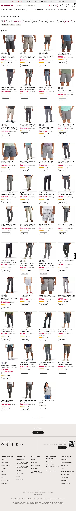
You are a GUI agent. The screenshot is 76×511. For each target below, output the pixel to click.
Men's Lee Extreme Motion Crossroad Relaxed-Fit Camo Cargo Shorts (28, 88)
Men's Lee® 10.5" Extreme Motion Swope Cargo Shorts (9, 366)
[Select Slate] (17, 446)
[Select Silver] (2, 363)
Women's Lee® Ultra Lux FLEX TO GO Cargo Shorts (8, 162)
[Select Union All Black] (50, 446)
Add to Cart (6, 65)
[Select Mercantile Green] (65, 446)
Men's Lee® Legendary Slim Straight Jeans (46, 363)
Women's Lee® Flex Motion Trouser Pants (9, 298)
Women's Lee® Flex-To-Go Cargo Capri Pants (46, 88)
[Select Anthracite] (9, 53)
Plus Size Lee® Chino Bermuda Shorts (26, 296)
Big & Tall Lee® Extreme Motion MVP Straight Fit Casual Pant (8, 88)
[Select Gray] (21, 53)
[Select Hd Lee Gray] (40, 53)
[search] (17, 5)
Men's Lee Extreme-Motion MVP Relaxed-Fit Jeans (8, 225)
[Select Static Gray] (40, 261)
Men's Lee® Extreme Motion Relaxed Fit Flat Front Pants (28, 225)
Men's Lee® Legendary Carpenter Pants (26, 330)
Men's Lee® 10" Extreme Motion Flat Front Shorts (8, 56)
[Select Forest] (44, 446)
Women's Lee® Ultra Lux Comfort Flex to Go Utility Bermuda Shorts (46, 162)
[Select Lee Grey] (43, 261)
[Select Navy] (22, 446)
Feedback (74, 256)
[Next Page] (41, 417)
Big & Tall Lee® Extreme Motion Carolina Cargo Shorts (47, 296)
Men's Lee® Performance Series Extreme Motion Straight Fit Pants (27, 264)
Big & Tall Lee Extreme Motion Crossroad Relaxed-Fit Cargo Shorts (9, 128)
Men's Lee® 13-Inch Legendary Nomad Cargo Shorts (65, 363)
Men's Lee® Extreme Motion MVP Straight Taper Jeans (66, 193)
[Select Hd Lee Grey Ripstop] (62, 88)
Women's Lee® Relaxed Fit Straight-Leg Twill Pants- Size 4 (47, 330)
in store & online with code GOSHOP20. (54, 1)
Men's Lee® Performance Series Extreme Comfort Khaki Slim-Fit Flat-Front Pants (66, 225)
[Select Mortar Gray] (59, 88)
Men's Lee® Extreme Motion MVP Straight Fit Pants (47, 128)
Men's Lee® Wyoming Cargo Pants (66, 261)
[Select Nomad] (4, 446)
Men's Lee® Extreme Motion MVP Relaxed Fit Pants (28, 162)
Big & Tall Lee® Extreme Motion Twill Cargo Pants (8, 330)
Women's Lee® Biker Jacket (47, 400)
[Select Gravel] (43, 125)
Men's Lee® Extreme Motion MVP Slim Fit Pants (66, 162)
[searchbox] (30, 5)
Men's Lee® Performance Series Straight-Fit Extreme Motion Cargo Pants (46, 193)
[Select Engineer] (40, 125)
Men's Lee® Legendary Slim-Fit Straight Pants (28, 401)
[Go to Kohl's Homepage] (7, 5)
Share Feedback (38, 470)
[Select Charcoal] (40, 446)
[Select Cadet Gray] (43, 53)
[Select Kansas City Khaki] (25, 446)
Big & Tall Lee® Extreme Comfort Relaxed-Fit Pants (27, 193)
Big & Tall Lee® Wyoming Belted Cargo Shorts (46, 225)
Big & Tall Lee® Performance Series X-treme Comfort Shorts (28, 363)
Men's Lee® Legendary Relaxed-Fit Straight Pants (8, 401)
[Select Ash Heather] (2, 296)
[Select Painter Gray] (21, 261)
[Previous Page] (33, 417)
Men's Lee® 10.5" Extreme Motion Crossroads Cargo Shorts (27, 56)
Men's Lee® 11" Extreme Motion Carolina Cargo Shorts (66, 91)
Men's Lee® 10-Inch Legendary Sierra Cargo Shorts (64, 53)
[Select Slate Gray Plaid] (5, 53)
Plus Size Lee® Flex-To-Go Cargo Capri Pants (65, 330)
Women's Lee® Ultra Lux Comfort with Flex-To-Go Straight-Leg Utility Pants (46, 264)
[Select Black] (7, 446)
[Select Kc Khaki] (47, 446)
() (10, 62)
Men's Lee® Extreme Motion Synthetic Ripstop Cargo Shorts (66, 125)
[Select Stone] (24, 53)
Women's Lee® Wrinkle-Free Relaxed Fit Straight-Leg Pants (9, 193)
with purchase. (17, 1)
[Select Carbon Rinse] (5, 296)
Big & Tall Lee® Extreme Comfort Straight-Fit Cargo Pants (8, 261)
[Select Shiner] (46, 53)
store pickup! (34, 1)
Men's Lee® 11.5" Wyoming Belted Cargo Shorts (46, 56)
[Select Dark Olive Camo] (69, 446)
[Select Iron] (2, 53)
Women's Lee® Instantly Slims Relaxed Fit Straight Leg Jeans (66, 296)
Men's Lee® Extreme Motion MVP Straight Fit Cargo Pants (28, 125)
